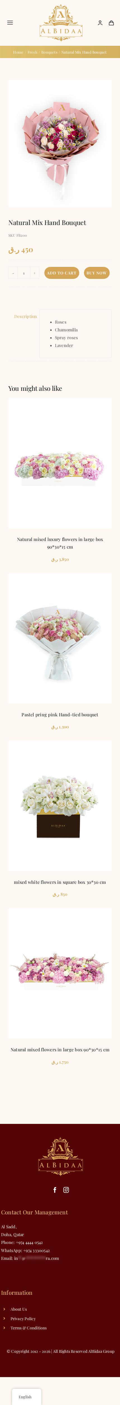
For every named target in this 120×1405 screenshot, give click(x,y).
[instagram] (66, 1190)
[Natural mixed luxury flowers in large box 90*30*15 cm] (60, 463)
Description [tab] (24, 316)
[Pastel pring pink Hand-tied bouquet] (60, 638)
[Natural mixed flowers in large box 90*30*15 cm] (60, 973)
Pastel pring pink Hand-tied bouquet (59, 714)
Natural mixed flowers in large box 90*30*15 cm (60, 1049)
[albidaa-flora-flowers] (61, 6)
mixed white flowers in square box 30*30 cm (60, 882)
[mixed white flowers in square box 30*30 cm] (60, 806)
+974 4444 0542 (29, 1242)
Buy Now (97, 273)
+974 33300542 (36, 1250)
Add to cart (61, 273)
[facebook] (55, 1190)
